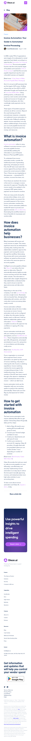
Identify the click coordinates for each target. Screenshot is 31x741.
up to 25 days (21, 293)
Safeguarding (7, 695)
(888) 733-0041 (16, 718)
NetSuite (6, 602)
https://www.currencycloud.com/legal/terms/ (12, 724)
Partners (6, 620)
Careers (6, 617)
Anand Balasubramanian (12, 49)
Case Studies (7, 633)
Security (6, 581)
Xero (5, 597)
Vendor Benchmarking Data (10, 638)
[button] (25, 2)
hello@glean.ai (7, 651)
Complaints (7, 693)
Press (5, 641)
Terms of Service (8, 690)
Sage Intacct (7, 599)
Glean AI (9, 268)
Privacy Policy (7, 692)
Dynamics (6, 605)
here (19, 709)
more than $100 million (12, 93)
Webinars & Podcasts (9, 635)
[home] (9, 2)
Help (5, 697)
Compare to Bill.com (9, 584)
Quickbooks (7, 594)
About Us (6, 615)
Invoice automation (9, 144)
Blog (5, 630)
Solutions (6, 579)
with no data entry (20, 210)
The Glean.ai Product (9, 576)
